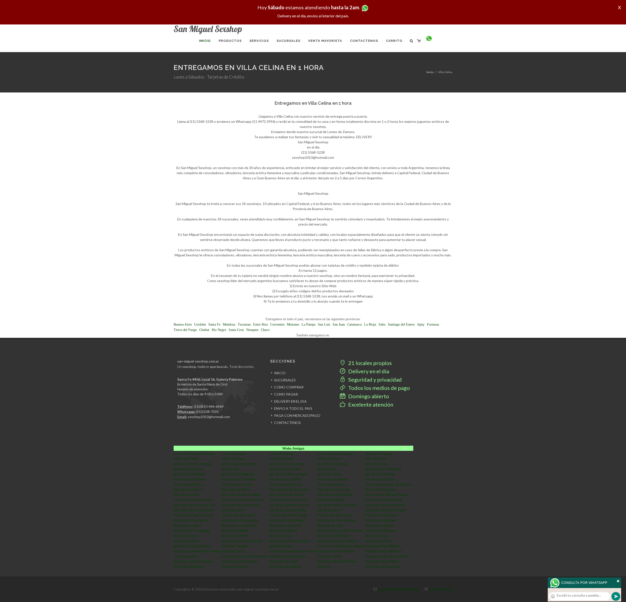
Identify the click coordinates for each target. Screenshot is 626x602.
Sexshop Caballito (235, 546)
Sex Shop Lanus (329, 510)
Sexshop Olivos (233, 551)
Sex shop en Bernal (379, 474)
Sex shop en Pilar (187, 494)
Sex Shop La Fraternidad (287, 510)
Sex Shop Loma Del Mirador (386, 510)
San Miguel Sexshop (332, 464)
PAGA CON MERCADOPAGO (297, 415)
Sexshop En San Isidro (238, 515)
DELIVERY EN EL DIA (290, 401)
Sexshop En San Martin (191, 520)
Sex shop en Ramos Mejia (241, 494)
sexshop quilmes (186, 556)
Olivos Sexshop (281, 458)
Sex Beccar (230, 469)
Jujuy (421, 324)
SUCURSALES (285, 380)
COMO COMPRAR (288, 387)
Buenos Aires (183, 324)
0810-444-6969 (440, 589)
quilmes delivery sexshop (193, 464)
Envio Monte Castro (237, 484)
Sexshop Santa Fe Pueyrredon (245, 556)
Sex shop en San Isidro (286, 494)
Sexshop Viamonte (283, 561)
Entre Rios (260, 324)
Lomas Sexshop (281, 453)
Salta (382, 324)
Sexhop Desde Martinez (240, 561)
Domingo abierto (368, 396)
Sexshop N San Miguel (382, 546)
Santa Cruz (236, 330)
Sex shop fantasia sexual (240, 505)
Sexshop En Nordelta (285, 525)
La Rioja (370, 324)
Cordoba (200, 324)
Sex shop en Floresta (285, 484)
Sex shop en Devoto (332, 479)
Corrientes (277, 324)
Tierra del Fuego (185, 330)
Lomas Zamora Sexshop (335, 453)
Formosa (433, 324)
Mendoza (229, 324)
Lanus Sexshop (233, 458)
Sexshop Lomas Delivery (192, 546)
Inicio (430, 72)
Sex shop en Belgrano (238, 474)
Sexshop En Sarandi (380, 520)
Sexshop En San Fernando (193, 515)
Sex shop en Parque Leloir (289, 489)
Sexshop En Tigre (330, 525)
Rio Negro (219, 330)
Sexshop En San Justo (334, 515)
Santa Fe (214, 324)
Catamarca (354, 324)
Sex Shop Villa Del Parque (336, 561)
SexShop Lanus (281, 536)
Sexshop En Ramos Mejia (288, 515)
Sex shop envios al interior (193, 500)
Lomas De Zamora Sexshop (194, 453)
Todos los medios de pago (378, 388)
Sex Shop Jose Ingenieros (385, 505)
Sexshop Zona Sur (235, 566)
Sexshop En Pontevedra (240, 520)
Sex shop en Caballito (190, 479)
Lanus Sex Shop (329, 474)
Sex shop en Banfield (189, 474)
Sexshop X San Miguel (382, 561)
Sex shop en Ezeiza (379, 479)
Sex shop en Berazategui (288, 474)
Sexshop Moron (281, 546)
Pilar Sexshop (375, 458)
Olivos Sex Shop (186, 458)
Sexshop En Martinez (333, 536)
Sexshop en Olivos (188, 525)
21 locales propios (369, 363)
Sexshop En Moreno (380, 530)
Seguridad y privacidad (374, 379)
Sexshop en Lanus (187, 541)
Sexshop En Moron (283, 530)
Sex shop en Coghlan (285, 479)
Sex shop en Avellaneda (383, 469)
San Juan (339, 324)
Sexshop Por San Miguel (335, 551)
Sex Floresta (326, 469)
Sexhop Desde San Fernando (387, 556)
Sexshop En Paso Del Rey (336, 520)
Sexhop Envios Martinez (383, 551)
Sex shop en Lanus (331, 484)
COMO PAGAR (286, 394)
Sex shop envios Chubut (288, 500)
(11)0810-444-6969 (209, 406)
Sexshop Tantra (329, 556)
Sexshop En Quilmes (381, 515)
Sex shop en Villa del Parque (386, 494)
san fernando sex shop (286, 464)
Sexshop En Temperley (239, 525)
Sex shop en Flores (188, 484)
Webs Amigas (293, 448)
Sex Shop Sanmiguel (189, 566)
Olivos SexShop (329, 458)
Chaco (265, 330)
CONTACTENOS (287, 422)
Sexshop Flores (185, 536)
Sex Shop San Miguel (285, 566)
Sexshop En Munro (379, 525)
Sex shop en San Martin (335, 494)
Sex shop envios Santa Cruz (195, 505)
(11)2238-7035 (207, 411)
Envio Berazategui (331, 500)
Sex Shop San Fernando (383, 566)
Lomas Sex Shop (234, 453)
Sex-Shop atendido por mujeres (341, 546)
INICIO (280, 373)
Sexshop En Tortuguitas (192, 530)
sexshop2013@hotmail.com (209, 417)
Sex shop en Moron (188, 489)
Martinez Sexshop (379, 453)
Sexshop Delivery (378, 541)
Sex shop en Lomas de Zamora (388, 484)
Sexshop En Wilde (235, 530)
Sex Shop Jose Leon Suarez (194, 510)
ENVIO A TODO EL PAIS (293, 408)
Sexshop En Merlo (235, 536)
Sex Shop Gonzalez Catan (288, 505)
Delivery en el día (368, 371)
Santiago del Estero (401, 324)
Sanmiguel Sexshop (188, 469)
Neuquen (252, 330)
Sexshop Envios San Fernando (340, 530)
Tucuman (244, 324)
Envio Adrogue (233, 510)
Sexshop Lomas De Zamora (242, 541)
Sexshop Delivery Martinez (289, 541)
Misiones (293, 324)
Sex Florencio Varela (284, 469)
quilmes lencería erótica (239, 464)
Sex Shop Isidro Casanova (337, 505)
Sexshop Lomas (377, 536)
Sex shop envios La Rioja (383, 500)
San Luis (324, 324)
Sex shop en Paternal (333, 489)
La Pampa (308, 324)
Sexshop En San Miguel (287, 520)
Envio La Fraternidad (380, 489)
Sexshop (324, 566)
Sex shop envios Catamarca (242, 500)
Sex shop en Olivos (236, 489)
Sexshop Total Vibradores (193, 561)
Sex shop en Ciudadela (239, 479)
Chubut (204, 330)
